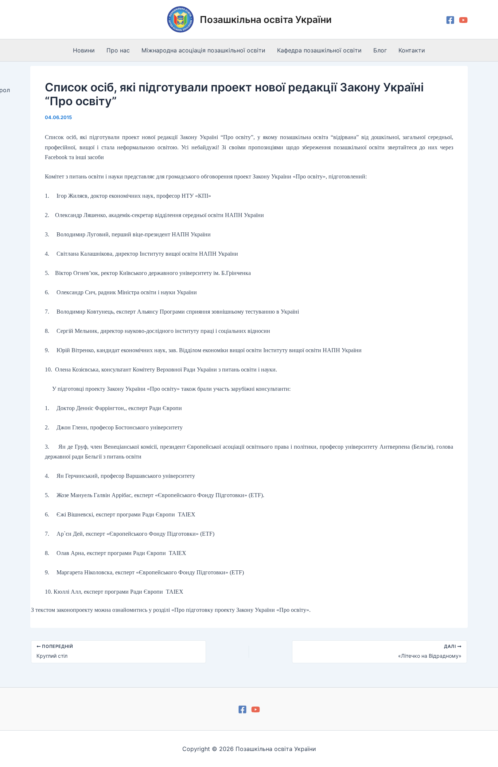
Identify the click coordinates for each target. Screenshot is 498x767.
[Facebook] (450, 20)
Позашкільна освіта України (266, 19)
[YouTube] (463, 20)
